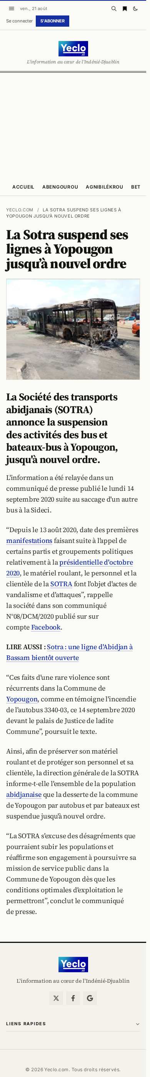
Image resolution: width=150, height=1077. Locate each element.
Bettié (139, 187)
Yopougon (21, 699)
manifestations (29, 540)
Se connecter (19, 21)
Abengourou (60, 187)
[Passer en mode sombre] (135, 8)
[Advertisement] (75, 125)
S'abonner (52, 21)
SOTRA (61, 584)
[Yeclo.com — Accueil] (73, 964)
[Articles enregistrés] (124, 8)
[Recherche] (113, 8)
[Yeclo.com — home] (73, 48)
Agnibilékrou (104, 187)
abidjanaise (24, 794)
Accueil (23, 187)
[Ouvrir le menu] (11, 8)
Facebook (45, 627)
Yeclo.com (19, 210)
